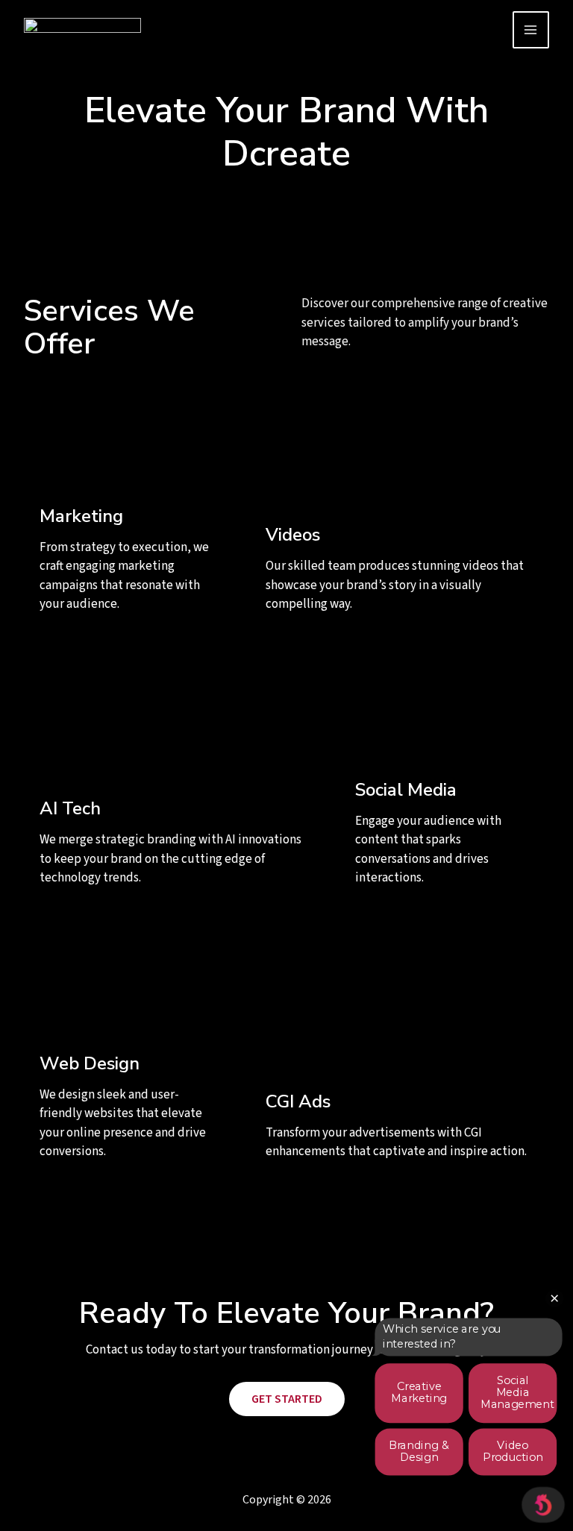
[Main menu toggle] (531, 29)
